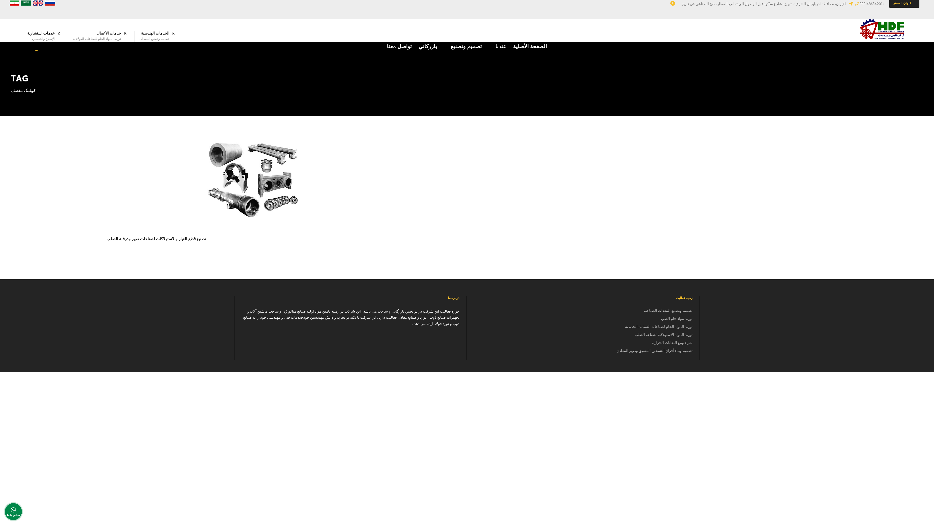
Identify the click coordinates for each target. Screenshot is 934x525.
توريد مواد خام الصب (676, 319)
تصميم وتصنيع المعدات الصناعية (668, 311)
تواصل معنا (399, 47)
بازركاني (428, 47)
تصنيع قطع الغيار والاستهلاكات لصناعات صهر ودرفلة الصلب (156, 239)
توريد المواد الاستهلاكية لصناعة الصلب (663, 335)
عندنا (500, 47)
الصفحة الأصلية (530, 47)
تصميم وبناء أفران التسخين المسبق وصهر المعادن (654, 351)
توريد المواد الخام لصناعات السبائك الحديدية (658, 327)
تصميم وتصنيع (466, 47)
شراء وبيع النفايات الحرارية (672, 343)
